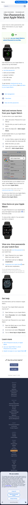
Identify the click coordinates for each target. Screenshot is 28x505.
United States (14, 437)
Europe (14, 434)
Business (14, 389)
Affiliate (14, 445)
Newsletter (14, 454)
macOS (14, 462)
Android (14, 467)
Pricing (14, 384)
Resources (14, 413)
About (14, 442)
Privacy (14, 408)
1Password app (19, 12)
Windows (14, 465)
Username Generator (14, 405)
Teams (14, 387)
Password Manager (14, 412)
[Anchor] (23, 113)
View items (8, 98)
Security (14, 407)
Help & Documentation (14, 424)
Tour (14, 402)
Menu (3, 2)
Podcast (14, 452)
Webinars (14, 415)
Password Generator (14, 403)
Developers (14, 396)
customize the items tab (7, 190)
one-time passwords (9, 70)
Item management (9, 94)
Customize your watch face (12, 264)
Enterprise (14, 392)
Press (14, 447)
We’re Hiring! (14, 450)
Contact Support (14, 428)
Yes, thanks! (14, 365)
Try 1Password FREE (21, 2)
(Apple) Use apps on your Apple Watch (13, 351)
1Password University (14, 417)
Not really (14, 369)
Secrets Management (14, 418)
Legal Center (14, 456)
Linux (14, 468)
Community (14, 426)
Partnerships (14, 443)
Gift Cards (14, 448)
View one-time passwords (11, 102)
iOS (14, 463)
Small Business (14, 391)
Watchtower (14, 394)
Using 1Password (9, 12)
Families (14, 386)
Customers (14, 410)
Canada (14, 435)
